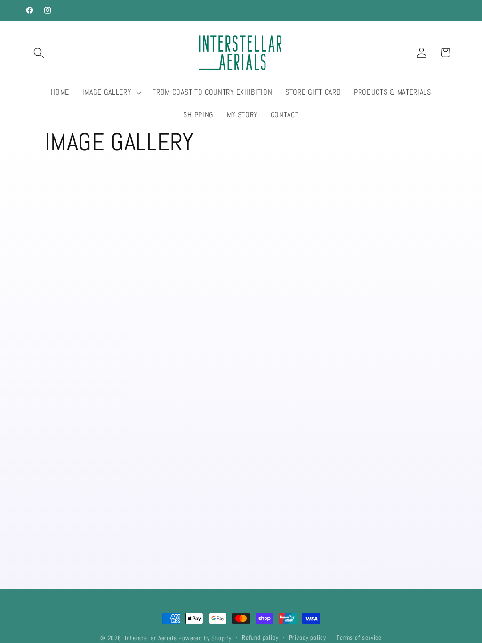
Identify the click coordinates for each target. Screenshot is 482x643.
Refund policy (260, 638)
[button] (39, 53)
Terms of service (359, 638)
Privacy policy (307, 638)
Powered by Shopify (205, 638)
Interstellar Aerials (151, 638)
